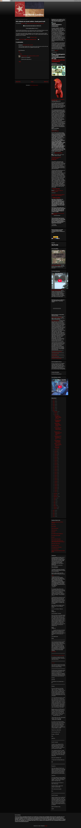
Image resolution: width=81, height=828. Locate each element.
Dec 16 (56, 469)
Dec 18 (56, 466)
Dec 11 (56, 476)
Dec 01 (56, 491)
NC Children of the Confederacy (57, 533)
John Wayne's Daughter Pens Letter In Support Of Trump (57, 417)
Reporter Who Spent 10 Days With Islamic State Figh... (35, 23)
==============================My (58, 290)
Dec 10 (56, 478)
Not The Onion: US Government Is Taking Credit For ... (57, 429)
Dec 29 (56, 449)
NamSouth (53, 531)
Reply (19, 51)
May (54, 502)
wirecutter (53, 662)
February (55, 507)
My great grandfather (55, 320)
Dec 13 (56, 473)
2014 (54, 510)
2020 (54, 402)
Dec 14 (56, 472)
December (56, 411)
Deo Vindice (54, 526)
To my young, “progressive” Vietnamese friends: (56, 158)
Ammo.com (54, 524)
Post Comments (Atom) (34, 85)
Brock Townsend (24, 55)
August (55, 498)
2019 (54, 404)
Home (32, 81)
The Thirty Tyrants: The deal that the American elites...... (58, 100)
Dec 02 (56, 490)
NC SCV (53, 537)
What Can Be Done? (58, 152)
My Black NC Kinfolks (55, 356)
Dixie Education (54, 530)
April (55, 504)
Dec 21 (56, 461)
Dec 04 (56, 487)
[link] (54, 159)
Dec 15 (56, 470)
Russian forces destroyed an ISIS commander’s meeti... (58, 433)
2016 (54, 408)
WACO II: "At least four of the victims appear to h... (57, 444)
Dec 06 (56, 484)
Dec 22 (56, 460)
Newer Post (18, 81)
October (55, 495)
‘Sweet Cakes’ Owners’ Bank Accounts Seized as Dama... (57, 425)
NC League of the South (56, 535)
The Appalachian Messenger (57, 547)
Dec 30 (56, 414)
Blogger (46, 825)
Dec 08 (56, 481)
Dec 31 (56, 412)
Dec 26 (56, 454)
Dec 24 (56, 457)
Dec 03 (56, 488)
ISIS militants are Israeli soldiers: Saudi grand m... (57, 441)
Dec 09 (56, 479)
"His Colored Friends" (55, 353)
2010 (54, 516)
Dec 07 (56, 482)
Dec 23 (56, 458)
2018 (54, 405)
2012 (54, 513)
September (56, 496)
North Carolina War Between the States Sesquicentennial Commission (58, 541)
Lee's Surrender (54, 354)
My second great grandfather (57, 317)
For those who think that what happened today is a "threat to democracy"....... (58, 195)
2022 (54, 399)
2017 (54, 407)
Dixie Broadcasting (55, 528)
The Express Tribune (33, 37)
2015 (54, 410)
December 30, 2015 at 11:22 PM (33, 55)
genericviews (23, 23)
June (55, 501)
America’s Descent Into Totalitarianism (58, 60)
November (56, 493)
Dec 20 (56, 463)
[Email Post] (38, 39)
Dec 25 (56, 455)
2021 (54, 401)
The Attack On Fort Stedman (57, 351)
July (54, 499)
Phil (52, 575)
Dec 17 (56, 467)
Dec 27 (56, 452)
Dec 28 (56, 451)
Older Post (46, 81)
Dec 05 (56, 485)
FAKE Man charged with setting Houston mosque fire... (57, 437)
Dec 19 (56, 464)
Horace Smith (54, 651)
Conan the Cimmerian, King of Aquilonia (58, 655)
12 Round (56, 50)
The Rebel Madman (55, 548)
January (55, 508)
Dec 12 (56, 475)
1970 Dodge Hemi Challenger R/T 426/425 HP (57, 421)
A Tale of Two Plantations (56, 447)
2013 (54, 511)
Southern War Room (55, 545)
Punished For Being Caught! (56, 358)
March (55, 505)
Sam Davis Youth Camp (56, 543)
